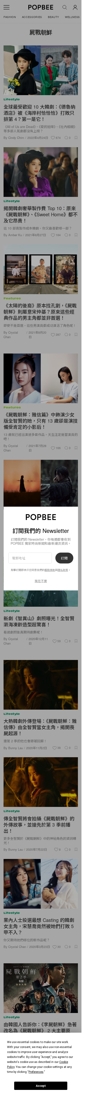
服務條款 (50, 570)
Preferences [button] (36, 1072)
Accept (41, 1086)
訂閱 (64, 558)
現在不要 (41, 581)
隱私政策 (63, 570)
